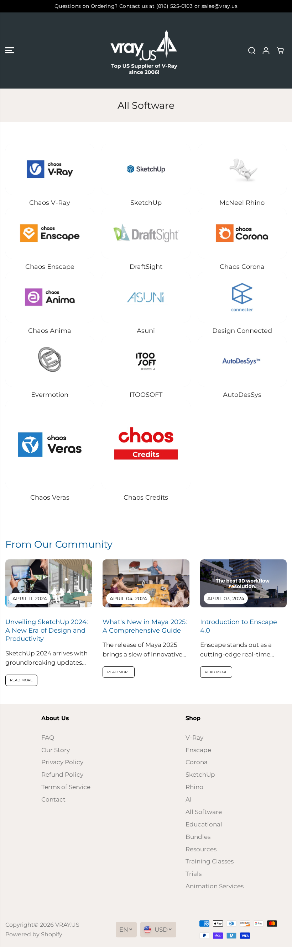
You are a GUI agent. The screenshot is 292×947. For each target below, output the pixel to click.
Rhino (194, 787)
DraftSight (146, 267)
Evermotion (49, 395)
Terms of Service (65, 787)
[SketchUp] (146, 169)
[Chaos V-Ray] (49, 169)
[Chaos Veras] (49, 444)
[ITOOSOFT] (146, 361)
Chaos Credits (146, 497)
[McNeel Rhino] (242, 169)
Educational (204, 824)
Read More (21, 680)
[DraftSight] (146, 233)
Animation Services (215, 886)
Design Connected (242, 331)
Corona (197, 762)
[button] (9, 50)
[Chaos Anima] (49, 297)
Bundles (198, 836)
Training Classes (210, 861)
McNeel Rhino (242, 203)
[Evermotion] (49, 361)
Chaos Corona (242, 267)
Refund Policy (62, 774)
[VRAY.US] (144, 50)
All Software (204, 811)
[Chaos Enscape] (49, 233)
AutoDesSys (242, 395)
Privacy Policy (62, 762)
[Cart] (280, 50)
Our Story (55, 750)
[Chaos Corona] (242, 233)
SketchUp (146, 203)
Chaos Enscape (49, 267)
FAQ (47, 737)
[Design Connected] (242, 297)
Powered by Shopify (33, 934)
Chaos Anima (49, 331)
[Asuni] (146, 297)
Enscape (198, 750)
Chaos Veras (49, 497)
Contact (53, 799)
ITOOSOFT (146, 395)
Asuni (146, 331)
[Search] (251, 50)
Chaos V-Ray (49, 203)
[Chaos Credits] (146, 444)
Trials (194, 873)
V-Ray (194, 737)
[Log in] (266, 50)
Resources (201, 849)
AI (189, 799)
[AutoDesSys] (242, 361)
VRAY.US (67, 924)
